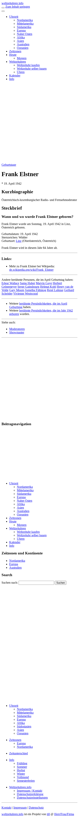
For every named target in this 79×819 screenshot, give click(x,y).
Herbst (21, 770)
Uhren (21, 72)
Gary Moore (16, 290)
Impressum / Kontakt (29, 790)
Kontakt (6, 807)
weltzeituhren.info (12, 814)
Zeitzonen (15, 51)
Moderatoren (17, 329)
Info (11, 79)
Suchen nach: (10, 582)
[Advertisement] (39, 123)
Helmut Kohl (48, 286)
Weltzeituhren (17, 61)
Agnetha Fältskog (35, 290)
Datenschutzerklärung (30, 794)
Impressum (20, 807)
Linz (18, 240)
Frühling (22, 763)
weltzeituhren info (12, 3)
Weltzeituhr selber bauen (32, 68)
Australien (23, 44)
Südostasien (24, 726)
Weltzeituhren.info (20, 787)
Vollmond (23, 777)
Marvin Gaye (44, 283)
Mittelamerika (25, 23)
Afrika (21, 37)
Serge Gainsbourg (28, 286)
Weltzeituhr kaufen (28, 65)
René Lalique (55, 290)
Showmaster (16, 332)
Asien (20, 40)
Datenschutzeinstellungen (32, 797)
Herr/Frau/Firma (64, 814)
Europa (21, 30)
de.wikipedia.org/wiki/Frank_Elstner (31, 269)
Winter (21, 773)
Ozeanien (22, 47)
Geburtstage (9, 164)
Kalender (14, 75)
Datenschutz (36, 807)
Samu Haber (27, 283)
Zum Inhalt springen (17, 6)
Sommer (22, 766)
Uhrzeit (13, 16)
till (48, 814)
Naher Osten (24, 34)
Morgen (21, 58)
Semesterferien (26, 780)
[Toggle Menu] (3, 11)
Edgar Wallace (10, 283)
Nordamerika (25, 20)
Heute (12, 54)
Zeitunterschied (18, 753)
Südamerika (24, 27)
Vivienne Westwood (25, 293)
